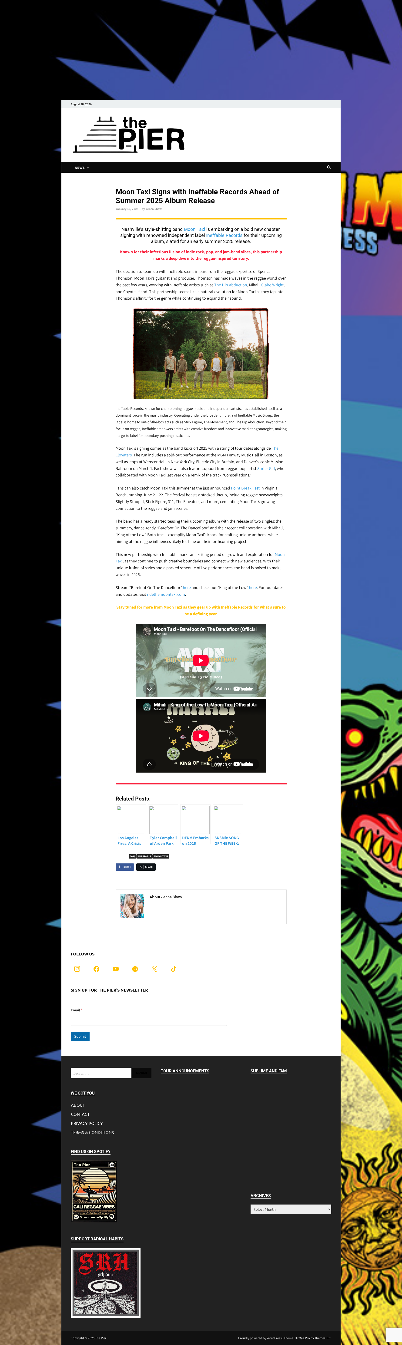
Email (76, 1010)
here (187, 587)
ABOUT (78, 1104)
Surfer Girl (266, 468)
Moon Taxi (194, 229)
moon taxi (161, 856)
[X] (154, 968)
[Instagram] (77, 968)
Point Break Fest (245, 488)
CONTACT (80, 1114)
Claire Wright (272, 284)
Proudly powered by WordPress (260, 1338)
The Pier (100, 1338)
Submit (80, 1036)
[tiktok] (173, 968)
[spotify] (135, 968)
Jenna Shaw (154, 209)
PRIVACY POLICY (87, 1123)
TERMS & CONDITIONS (92, 1132)
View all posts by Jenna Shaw (178, 907)
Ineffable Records (224, 235)
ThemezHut (323, 1338)
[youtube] (115, 968)
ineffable (144, 856)
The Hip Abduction (230, 284)
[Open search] (328, 167)
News (119, 183)
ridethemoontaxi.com (166, 594)
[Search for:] (111, 1073)
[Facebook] (96, 968)
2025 (132, 856)
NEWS (80, 167)
